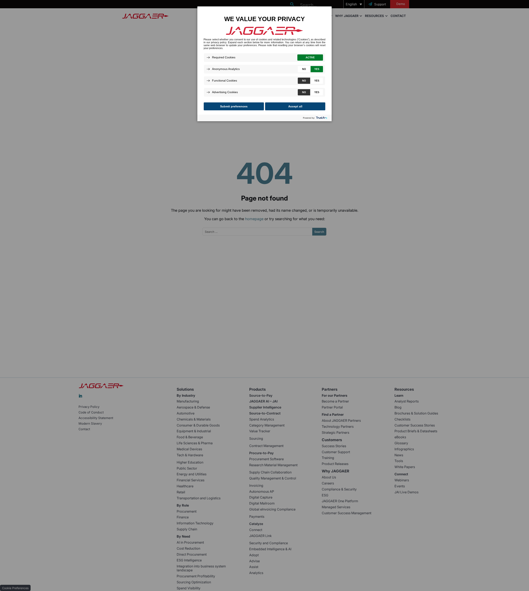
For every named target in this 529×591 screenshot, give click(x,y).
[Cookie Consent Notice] (264, 63)
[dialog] (264, 63)
